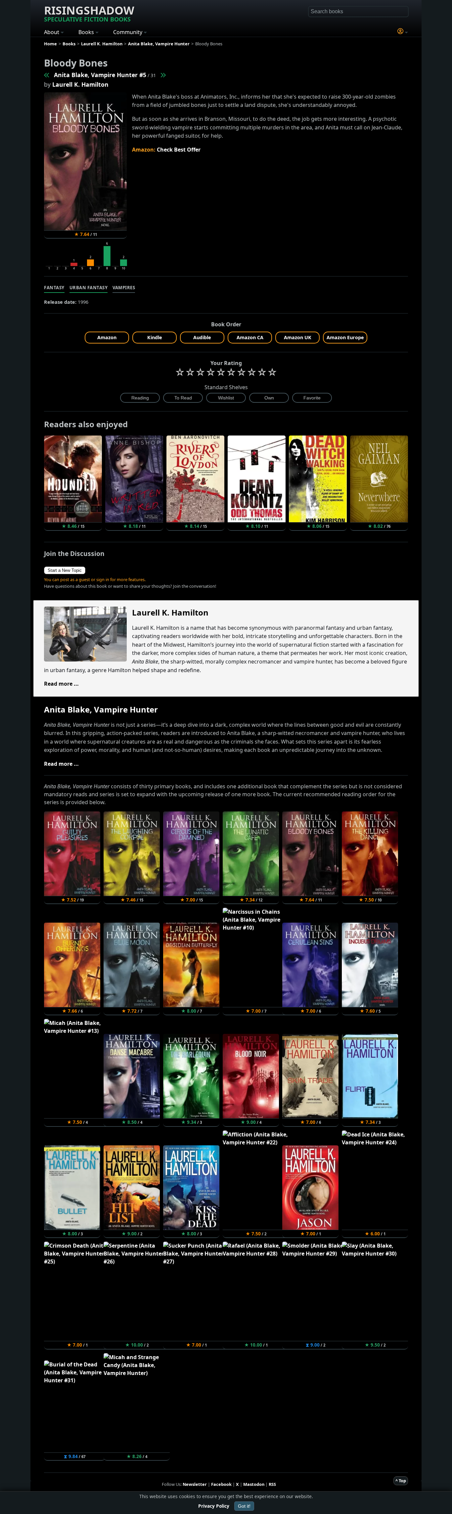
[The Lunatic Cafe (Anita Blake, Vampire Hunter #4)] (47, 75)
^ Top (400, 1481)
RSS (272, 1484)
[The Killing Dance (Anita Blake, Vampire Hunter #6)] (162, 75)
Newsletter (195, 1484)
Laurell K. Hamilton (80, 84)
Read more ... (61, 683)
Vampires (124, 288)
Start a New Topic (65, 570)
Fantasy (54, 288)
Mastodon (253, 1484)
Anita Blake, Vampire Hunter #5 (100, 75)
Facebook (221, 1484)
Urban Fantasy (88, 288)
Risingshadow (89, 13)
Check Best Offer (179, 149)
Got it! (244, 1506)
